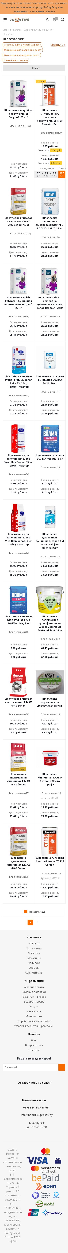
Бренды (34, 1050)
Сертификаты (34, 972)
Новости (34, 943)
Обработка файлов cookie (34, 1021)
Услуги (34, 1006)
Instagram (37, 1090)
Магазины (34, 958)
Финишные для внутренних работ (22, 49)
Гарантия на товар (34, 996)
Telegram (46, 1090)
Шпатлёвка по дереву (16, 60)
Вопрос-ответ (34, 1045)
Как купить (34, 1011)
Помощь (34, 1034)
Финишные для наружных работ (21, 55)
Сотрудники (34, 948)
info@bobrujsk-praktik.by (37, 1114)
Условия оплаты (34, 987)
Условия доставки (34, 992)
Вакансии (34, 953)
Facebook (28, 1090)
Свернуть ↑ (58, 44)
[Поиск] (63, 20)
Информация (34, 981)
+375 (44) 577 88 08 (35, 1107)
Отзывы (34, 967)
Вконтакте (20, 1090)
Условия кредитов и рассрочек (34, 1026)
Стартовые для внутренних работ (22, 44)
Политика (34, 963)
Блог (34, 1040)
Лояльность (34, 1016)
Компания (34, 937)
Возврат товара (34, 1001)
